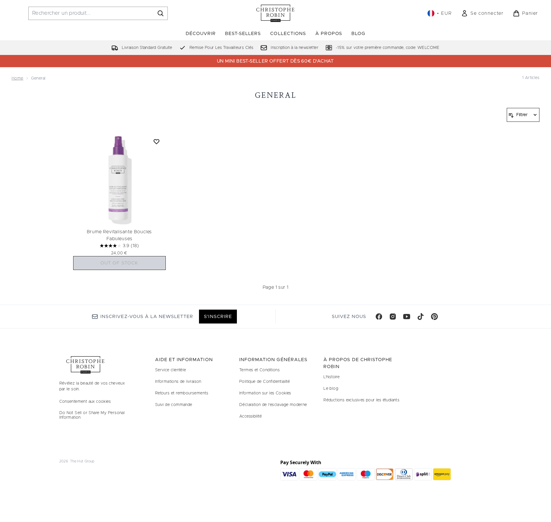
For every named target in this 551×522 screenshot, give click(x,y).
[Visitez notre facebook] (379, 317)
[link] (482, 13)
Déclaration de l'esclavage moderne (273, 405)
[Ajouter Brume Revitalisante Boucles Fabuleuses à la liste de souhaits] (156, 141)
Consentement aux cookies (85, 402)
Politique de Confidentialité (264, 382)
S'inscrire (218, 316)
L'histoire (331, 377)
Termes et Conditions (259, 370)
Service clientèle (170, 370)
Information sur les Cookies (265, 393)
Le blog (330, 389)
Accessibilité (250, 416)
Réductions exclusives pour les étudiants (361, 400)
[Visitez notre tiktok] (420, 317)
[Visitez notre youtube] (407, 317)
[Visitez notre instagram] (393, 317)
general (275, 95)
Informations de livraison (178, 382)
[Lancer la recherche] (160, 13)
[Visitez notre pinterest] (434, 317)
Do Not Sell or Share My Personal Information (92, 415)
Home (17, 78)
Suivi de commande (173, 405)
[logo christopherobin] (275, 13)
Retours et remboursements (182, 393)
